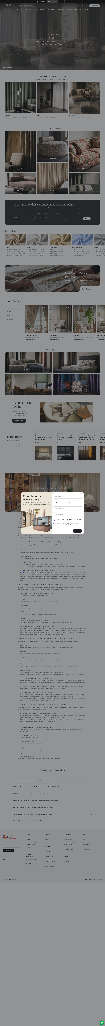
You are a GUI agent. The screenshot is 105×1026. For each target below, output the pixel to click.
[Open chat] (102, 1023)
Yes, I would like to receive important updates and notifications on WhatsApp (68, 520)
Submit (77, 531)
